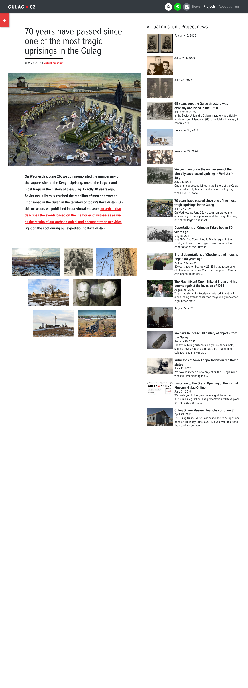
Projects (209, 6)
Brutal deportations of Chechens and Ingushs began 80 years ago (206, 256)
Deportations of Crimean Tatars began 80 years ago (203, 229)
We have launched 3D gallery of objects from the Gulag (205, 335)
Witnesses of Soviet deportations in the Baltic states (206, 362)
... (207, 376)
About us (225, 6)
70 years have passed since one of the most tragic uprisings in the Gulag (205, 202)
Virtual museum (163, 27)
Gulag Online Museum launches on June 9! (204, 410)
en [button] (237, 6)
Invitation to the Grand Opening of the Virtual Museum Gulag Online (206, 385)
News (196, 6)
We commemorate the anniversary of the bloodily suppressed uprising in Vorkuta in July (203, 173)
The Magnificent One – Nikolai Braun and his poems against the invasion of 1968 (205, 283)
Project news (194, 27)
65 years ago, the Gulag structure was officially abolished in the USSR (201, 105)
